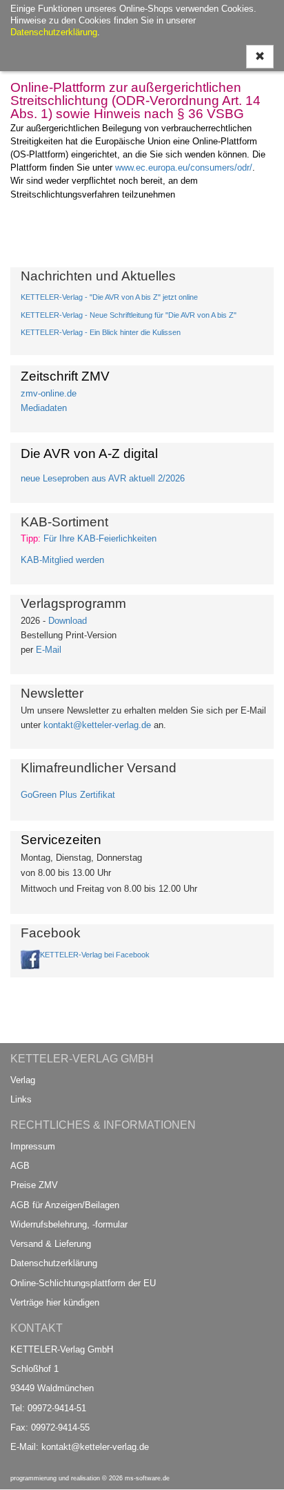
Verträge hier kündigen (54, 1302)
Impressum (32, 1146)
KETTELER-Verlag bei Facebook (95, 955)
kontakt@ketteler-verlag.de (97, 725)
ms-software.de (147, 1478)
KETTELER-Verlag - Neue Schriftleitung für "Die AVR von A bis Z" (128, 315)
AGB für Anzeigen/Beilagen (64, 1205)
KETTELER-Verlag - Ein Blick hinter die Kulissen (101, 332)
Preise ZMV (34, 1185)
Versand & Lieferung (50, 1244)
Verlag (22, 1080)
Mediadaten (44, 408)
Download (67, 620)
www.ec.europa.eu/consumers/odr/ (183, 167)
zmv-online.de (49, 393)
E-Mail (48, 649)
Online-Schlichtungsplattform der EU (83, 1283)
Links (21, 1099)
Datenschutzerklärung (53, 1263)
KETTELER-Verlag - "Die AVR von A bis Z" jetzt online (109, 297)
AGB (20, 1166)
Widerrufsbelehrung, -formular (69, 1224)
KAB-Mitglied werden (62, 560)
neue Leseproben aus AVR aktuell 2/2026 (103, 478)
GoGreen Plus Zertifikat (68, 795)
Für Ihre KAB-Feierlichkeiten (99, 538)
